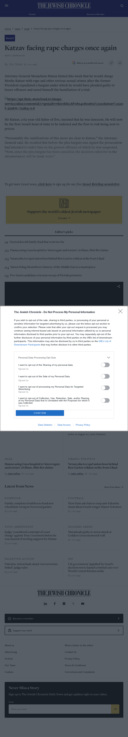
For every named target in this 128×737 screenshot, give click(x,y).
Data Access (64, 424)
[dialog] (64, 368)
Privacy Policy (83, 424)
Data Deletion (45, 424)
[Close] (121, 312)
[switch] (105, 365)
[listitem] (64, 357)
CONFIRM (40, 413)
